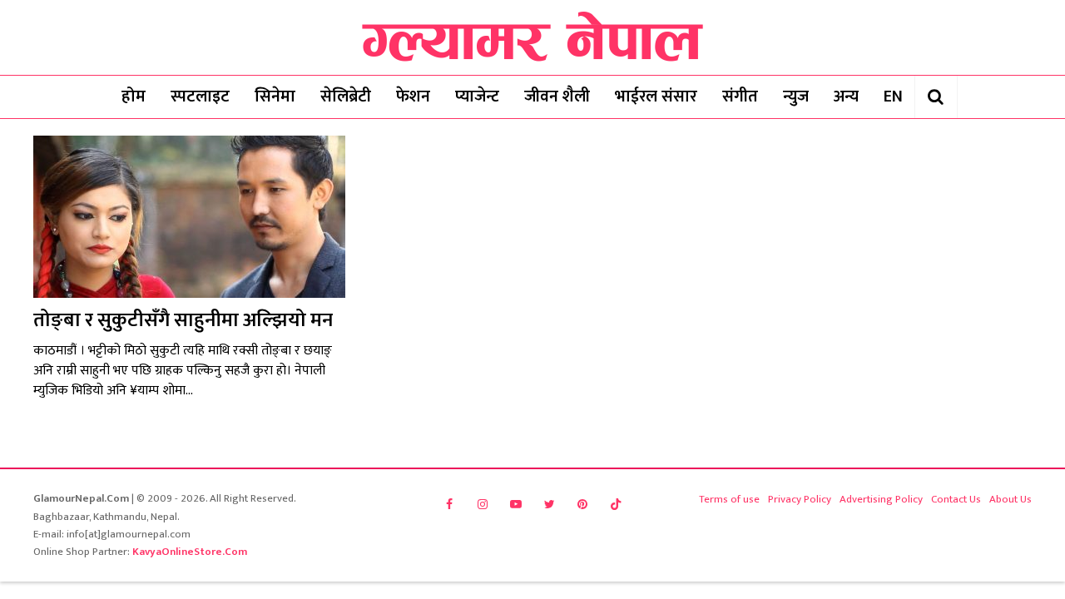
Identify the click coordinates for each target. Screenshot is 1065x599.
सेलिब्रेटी (345, 96)
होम (133, 96)
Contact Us (956, 499)
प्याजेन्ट (477, 96)
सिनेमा (275, 96)
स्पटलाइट (200, 96)
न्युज (796, 96)
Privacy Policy (799, 499)
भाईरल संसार (656, 96)
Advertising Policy (881, 499)
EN (893, 96)
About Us (1010, 499)
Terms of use (729, 499)
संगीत (740, 96)
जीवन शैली (557, 96)
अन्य (846, 96)
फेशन (413, 96)
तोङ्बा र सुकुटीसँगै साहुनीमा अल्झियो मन (183, 320)
